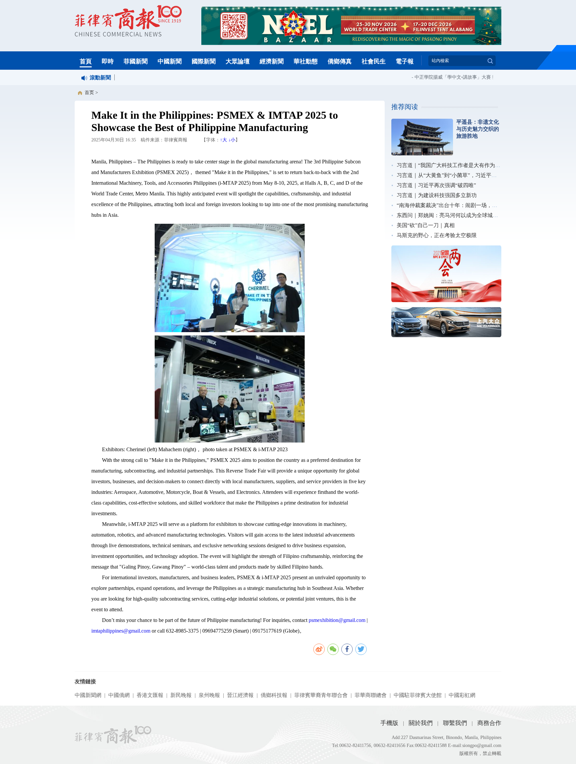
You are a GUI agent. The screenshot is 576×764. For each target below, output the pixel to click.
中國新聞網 (88, 695)
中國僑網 (119, 695)
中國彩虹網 (462, 695)
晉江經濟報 (240, 695)
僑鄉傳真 (340, 61)
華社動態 (306, 61)
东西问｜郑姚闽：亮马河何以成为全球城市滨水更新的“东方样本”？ (476, 215)
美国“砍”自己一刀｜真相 (426, 225)
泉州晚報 (209, 695)
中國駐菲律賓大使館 (418, 695)
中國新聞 (170, 61)
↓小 (231, 139)
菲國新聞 (136, 61)
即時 (108, 61)
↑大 (223, 139)
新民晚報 (181, 695)
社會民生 (374, 61)
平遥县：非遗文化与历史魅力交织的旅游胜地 (477, 129)
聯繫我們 (455, 723)
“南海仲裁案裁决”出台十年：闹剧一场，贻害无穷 (455, 205)
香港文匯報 (150, 695)
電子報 (405, 61)
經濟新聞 (272, 61)
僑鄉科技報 (274, 695)
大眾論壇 (238, 61)
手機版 (389, 723)
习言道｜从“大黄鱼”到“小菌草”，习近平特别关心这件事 (463, 175)
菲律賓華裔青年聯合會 (321, 695)
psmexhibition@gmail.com (337, 620)
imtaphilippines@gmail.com (121, 631)
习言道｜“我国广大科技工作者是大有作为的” (450, 165)
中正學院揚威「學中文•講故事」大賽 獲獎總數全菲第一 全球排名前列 (479, 77)
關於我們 (421, 723)
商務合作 (489, 723)
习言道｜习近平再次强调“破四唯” (436, 185)
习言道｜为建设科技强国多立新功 (437, 195)
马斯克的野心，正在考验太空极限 (437, 235)
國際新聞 (204, 61)
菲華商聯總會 (371, 695)
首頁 (86, 61)
